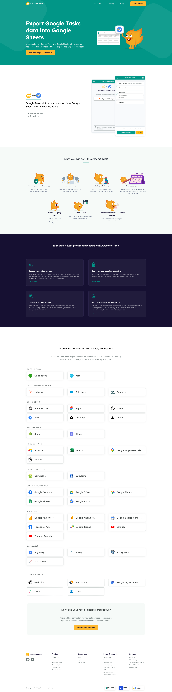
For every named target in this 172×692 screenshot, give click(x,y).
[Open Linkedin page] (32, 660)
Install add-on (138, 4)
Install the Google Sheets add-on (40, 53)
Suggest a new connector (86, 627)
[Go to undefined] (34, 4)
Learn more (33, 281)
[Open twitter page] (28, 660)
